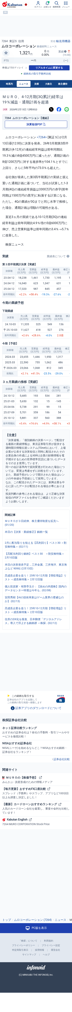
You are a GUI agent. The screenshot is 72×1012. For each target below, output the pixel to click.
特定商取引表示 (20, 950)
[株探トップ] (12, 5)
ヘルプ (46, 954)
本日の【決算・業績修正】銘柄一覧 (26, 531)
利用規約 (48, 940)
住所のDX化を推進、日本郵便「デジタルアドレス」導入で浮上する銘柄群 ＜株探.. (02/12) (33, 621)
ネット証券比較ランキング (36, 732)
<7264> (42, 137)
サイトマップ (29, 954)
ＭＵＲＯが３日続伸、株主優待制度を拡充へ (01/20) (32, 522)
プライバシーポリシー (23, 945)
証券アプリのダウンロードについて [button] (38, 708)
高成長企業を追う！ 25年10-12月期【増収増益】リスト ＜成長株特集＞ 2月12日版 (35, 577)
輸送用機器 (63, 41)
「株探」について (28, 940)
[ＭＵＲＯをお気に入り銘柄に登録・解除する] (6, 53)
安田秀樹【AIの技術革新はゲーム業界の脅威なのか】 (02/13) (34, 599)
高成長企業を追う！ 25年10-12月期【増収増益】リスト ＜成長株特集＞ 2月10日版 (35, 610)
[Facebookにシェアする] (59, 109)
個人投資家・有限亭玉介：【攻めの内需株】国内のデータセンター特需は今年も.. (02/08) (36, 588)
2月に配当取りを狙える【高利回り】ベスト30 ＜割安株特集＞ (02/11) (35, 544)
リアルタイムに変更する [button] (49, 67)
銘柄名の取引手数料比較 (37, 73)
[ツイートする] (51, 109)
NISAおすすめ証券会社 (34, 747)
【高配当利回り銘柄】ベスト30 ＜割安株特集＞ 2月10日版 (36, 555)
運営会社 (55, 950)
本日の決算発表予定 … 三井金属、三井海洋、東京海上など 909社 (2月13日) (36, 566)
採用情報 (39, 950)
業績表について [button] (56, 256)
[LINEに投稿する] (66, 109)
